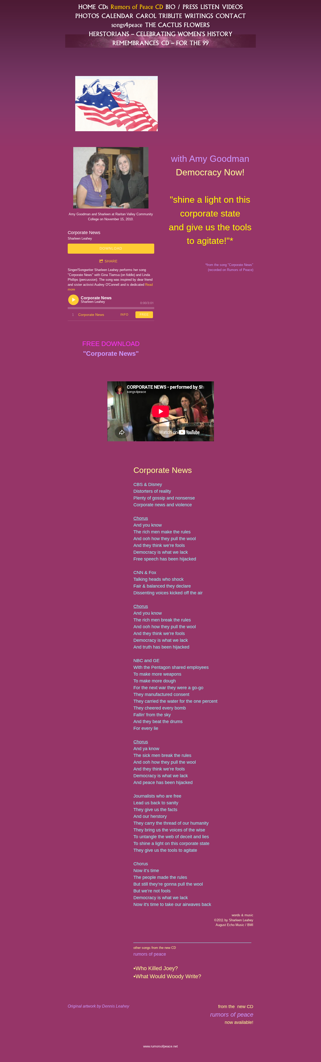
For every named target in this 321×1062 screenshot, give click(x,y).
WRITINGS (199, 16)
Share (111, 261)
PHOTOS (87, 16)
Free (144, 314)
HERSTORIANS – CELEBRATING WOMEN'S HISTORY (160, 34)
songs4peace (126, 25)
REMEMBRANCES (135, 43)
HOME (87, 7)
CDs (103, 7)
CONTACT (231, 16)
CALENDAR (117, 16)
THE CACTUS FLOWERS (177, 25)
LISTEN (209, 7)
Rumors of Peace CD (137, 7)
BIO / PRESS (182, 7)
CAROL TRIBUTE (159, 16)
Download (111, 248)
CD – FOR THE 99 (185, 43)
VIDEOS (232, 7)
